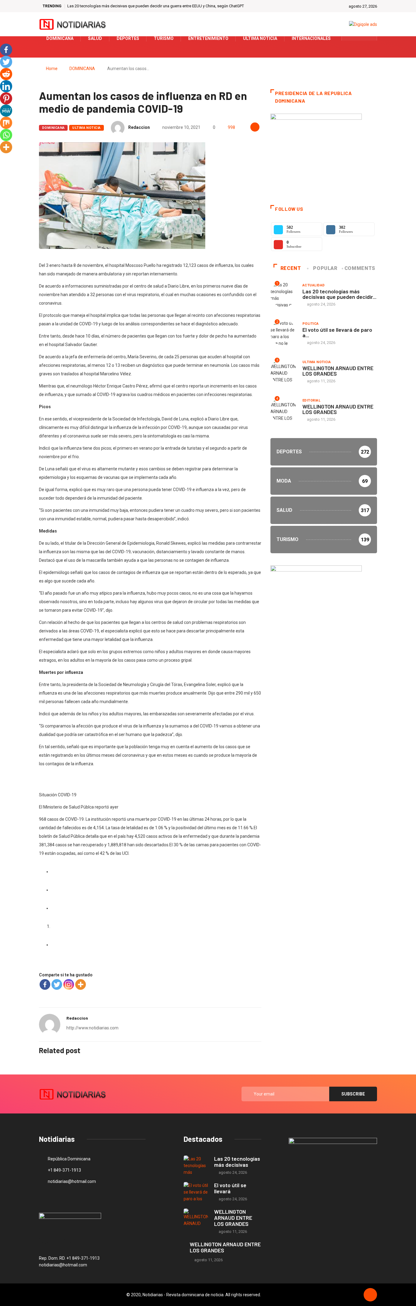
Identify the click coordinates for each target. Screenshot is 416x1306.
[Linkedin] (6, 86)
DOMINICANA (82, 68)
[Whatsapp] (6, 135)
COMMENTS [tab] (359, 268)
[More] (80, 984)
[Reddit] (6, 74)
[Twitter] (359, 38)
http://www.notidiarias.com (92, 1027)
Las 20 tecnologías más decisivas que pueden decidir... (339, 294)
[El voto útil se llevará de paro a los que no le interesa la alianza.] (196, 1192)
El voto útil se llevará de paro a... (337, 332)
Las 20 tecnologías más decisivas (237, 1161)
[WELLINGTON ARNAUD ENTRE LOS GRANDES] (196, 1218)
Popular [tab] (325, 268)
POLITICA (310, 324)
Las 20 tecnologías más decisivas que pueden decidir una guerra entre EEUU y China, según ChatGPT (155, 6)
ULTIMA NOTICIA (86, 128)
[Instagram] (68, 984)
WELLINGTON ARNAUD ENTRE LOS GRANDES (337, 371)
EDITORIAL (311, 400)
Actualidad (313, 285)
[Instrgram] (369, 38)
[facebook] (350, 38)
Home (52, 68)
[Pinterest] (6, 98)
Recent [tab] (290, 268)
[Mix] (6, 123)
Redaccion (139, 127)
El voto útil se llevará (230, 1188)
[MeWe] (6, 110)
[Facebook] (45, 984)
